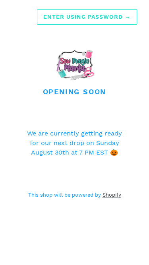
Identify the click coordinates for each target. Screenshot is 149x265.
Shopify (112, 195)
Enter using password (87, 17)
